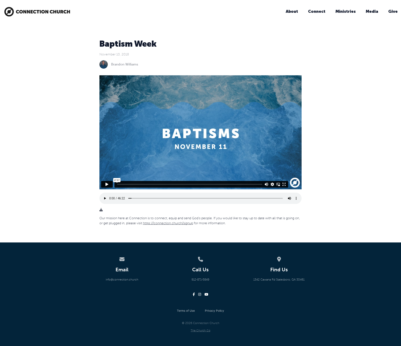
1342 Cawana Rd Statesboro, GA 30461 (279, 279)
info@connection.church (122, 279)
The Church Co (200, 330)
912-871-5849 (200, 279)
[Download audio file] (101, 209)
